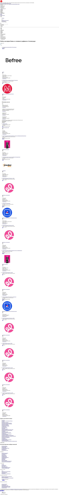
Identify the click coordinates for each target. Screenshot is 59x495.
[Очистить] (1, 26)
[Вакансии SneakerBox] (30, 165)
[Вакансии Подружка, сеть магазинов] (30, 188)
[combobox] (4, 24)
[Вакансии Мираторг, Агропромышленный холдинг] (30, 89)
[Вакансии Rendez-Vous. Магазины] (30, 144)
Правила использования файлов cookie (14, 4)
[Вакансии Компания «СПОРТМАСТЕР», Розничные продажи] (30, 213)
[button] (2, 15)
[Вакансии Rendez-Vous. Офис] (30, 259)
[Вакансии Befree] (30, 60)
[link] (1, 12)
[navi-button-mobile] (1, 16)
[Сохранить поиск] (1, 28)
